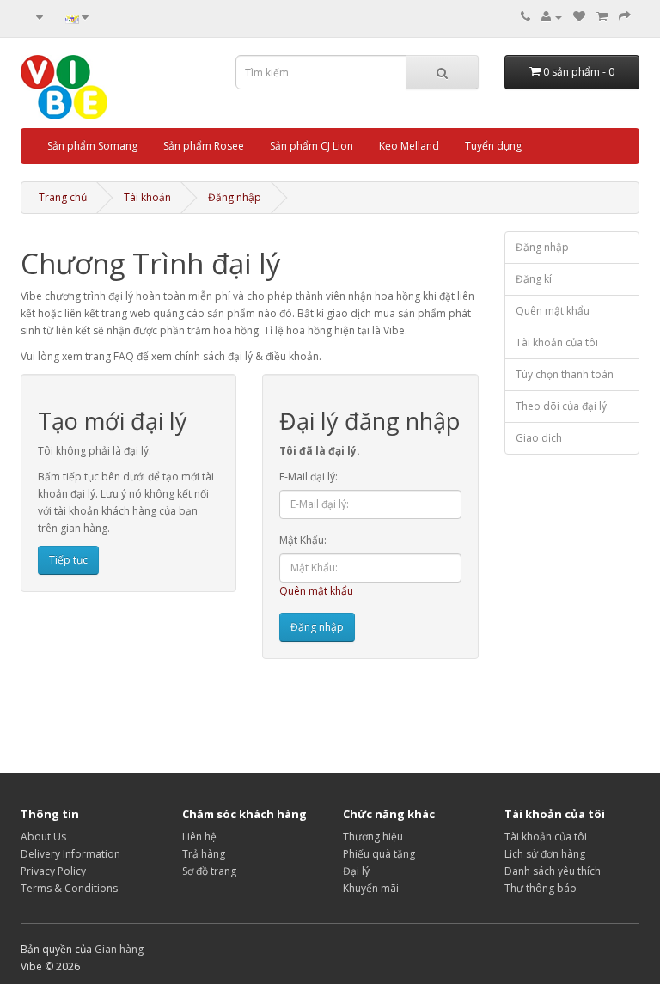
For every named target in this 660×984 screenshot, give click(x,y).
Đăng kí (534, 279)
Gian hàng (119, 949)
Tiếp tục (68, 560)
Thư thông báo (540, 888)
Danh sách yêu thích (552, 871)
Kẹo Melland (409, 145)
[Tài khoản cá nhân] (551, 16)
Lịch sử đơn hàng (544, 853)
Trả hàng (203, 853)
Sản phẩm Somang (92, 145)
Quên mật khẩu (316, 591)
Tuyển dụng (493, 145)
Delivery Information (70, 853)
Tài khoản (147, 197)
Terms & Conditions (69, 888)
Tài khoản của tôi (557, 342)
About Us (43, 836)
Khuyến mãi (371, 888)
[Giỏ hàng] (602, 16)
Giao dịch (539, 438)
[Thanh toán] (625, 16)
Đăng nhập (234, 197)
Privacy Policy (53, 871)
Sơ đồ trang (209, 871)
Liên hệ (199, 836)
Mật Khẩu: (303, 540)
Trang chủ (63, 197)
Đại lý (356, 871)
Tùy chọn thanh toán (565, 374)
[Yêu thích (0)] (579, 16)
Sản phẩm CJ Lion (311, 145)
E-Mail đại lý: (308, 476)
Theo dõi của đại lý (561, 406)
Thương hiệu (373, 836)
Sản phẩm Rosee (203, 145)
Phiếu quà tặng (379, 853)
